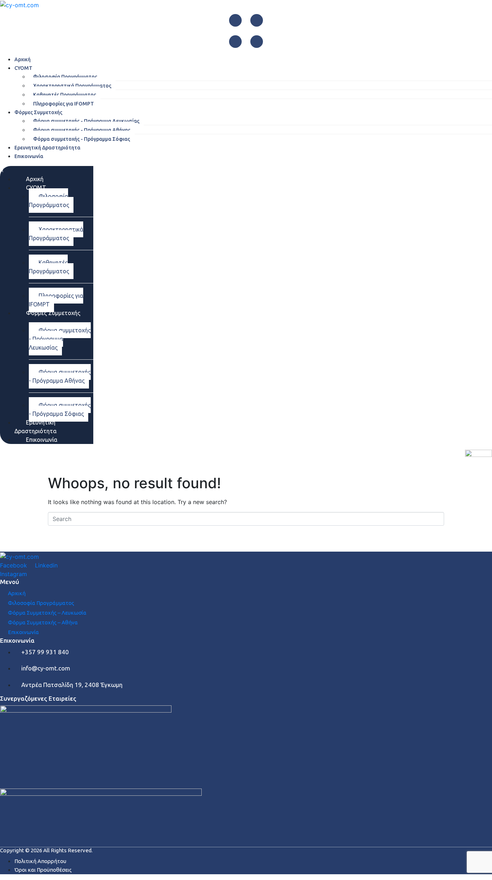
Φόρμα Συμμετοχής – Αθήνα (43, 622)
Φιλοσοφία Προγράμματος (41, 603)
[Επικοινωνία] (2, 632)
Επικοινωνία (23, 632)
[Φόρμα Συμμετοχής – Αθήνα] (2, 622)
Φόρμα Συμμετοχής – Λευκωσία (47, 613)
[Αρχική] (2, 593)
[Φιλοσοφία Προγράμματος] (2, 603)
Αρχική (17, 593)
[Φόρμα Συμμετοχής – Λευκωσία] (2, 612)
